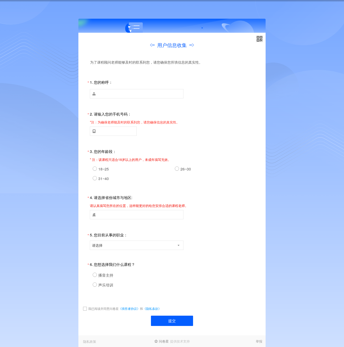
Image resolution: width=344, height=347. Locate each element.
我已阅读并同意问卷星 (103, 308)
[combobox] (136, 245)
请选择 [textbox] (97, 245)
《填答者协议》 (129, 308)
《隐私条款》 (152, 308)
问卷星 (164, 341)
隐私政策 (89, 341)
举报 (259, 341)
